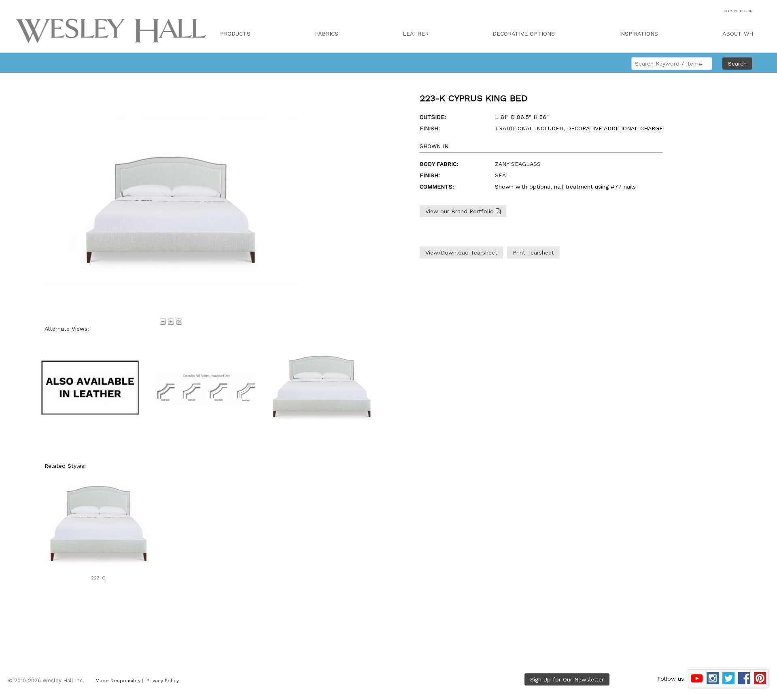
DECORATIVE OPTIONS (524, 33)
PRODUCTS (235, 33)
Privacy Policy (162, 680)
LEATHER (416, 33)
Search (737, 63)
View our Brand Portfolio (460, 211)
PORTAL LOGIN (738, 10)
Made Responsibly (118, 680)
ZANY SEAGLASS (518, 164)
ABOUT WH (737, 33)
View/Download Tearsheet (461, 252)
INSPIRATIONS (638, 33)
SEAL (502, 175)
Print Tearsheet (533, 252)
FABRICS (326, 33)
